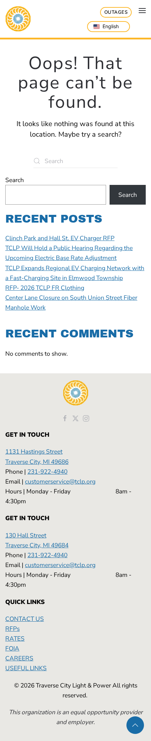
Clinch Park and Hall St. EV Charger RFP (59, 238)
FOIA (12, 648)
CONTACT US (24, 619)
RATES (15, 638)
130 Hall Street (25, 535)
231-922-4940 (47, 471)
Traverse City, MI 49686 (36, 461)
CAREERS (19, 658)
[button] (142, 10)
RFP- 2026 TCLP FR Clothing (44, 288)
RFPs (12, 628)
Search (14, 180)
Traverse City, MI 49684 (36, 545)
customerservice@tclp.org (60, 481)
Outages (116, 12)
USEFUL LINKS (26, 668)
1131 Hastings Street (34, 451)
